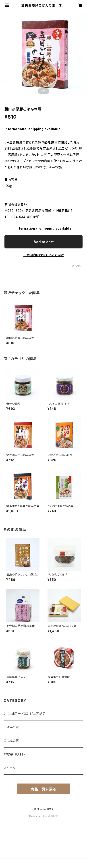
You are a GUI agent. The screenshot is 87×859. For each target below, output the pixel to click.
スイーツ (10, 768)
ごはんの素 (11, 740)
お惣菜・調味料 (14, 754)
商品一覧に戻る (43, 789)
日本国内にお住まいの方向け (43, 255)
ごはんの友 (11, 727)
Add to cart (43, 242)
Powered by (38, 816)
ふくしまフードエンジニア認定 (25, 713)
